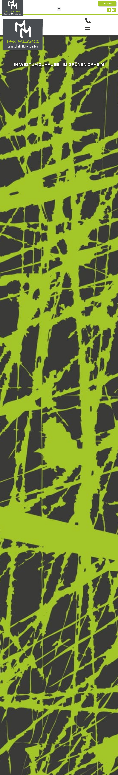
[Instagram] (114, 10)
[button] (59, 9)
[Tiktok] (109, 10)
